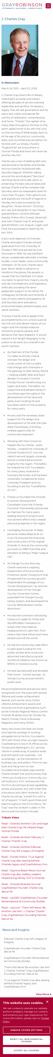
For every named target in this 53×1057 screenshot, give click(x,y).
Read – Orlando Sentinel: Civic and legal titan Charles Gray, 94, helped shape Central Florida (24, 827)
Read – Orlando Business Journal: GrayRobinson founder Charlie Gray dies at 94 (22, 888)
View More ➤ (44, 994)
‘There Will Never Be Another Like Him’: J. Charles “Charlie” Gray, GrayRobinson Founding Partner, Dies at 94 (27, 970)
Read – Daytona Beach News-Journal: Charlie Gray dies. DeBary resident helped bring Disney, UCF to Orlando (23, 874)
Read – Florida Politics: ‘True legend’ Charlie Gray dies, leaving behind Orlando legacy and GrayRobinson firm (24, 861)
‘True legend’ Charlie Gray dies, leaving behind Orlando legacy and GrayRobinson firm (26, 983)
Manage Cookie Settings (26, 1030)
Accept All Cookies (26, 1050)
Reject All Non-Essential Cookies (26, 1040)
